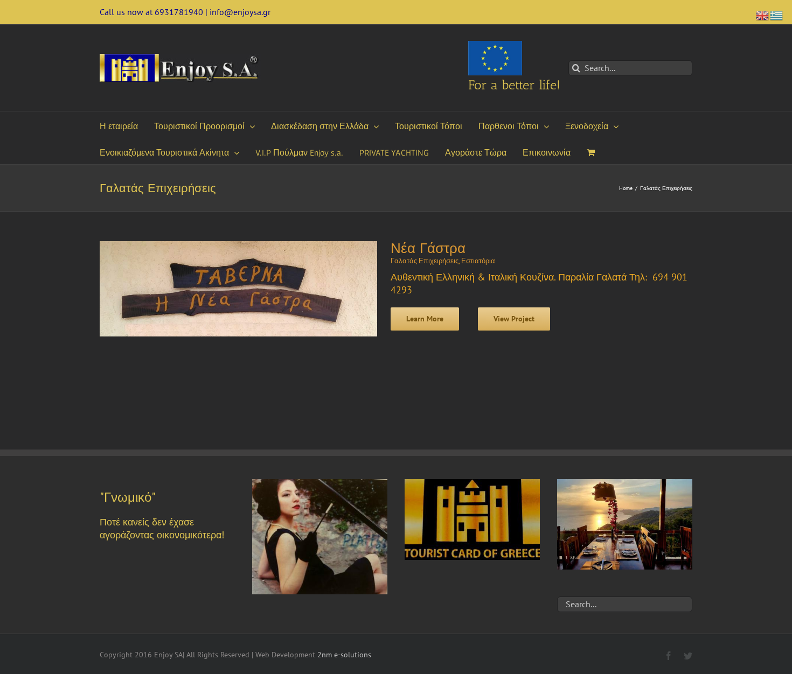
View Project (514, 319)
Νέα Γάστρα (428, 248)
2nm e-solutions (344, 654)
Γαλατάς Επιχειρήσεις (424, 260)
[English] (763, 14)
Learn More (424, 319)
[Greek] (777, 14)
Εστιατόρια (478, 260)
